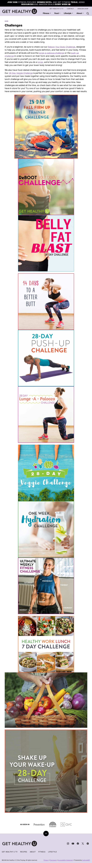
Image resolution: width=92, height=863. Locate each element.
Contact (70, 8)
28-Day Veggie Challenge (21, 73)
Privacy (46, 860)
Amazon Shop (83, 8)
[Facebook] (77, 843)
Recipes (23, 852)
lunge (40, 62)
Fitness (46, 13)
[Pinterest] (87, 843)
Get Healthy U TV (56, 8)
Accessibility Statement (65, 860)
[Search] (87, 13)
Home (6, 21)
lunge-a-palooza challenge (51, 53)
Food (56, 13)
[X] (82, 843)
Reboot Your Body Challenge (61, 47)
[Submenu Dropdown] (50, 13)
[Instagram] (68, 843)
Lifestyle (67, 13)
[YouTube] (72, 843)
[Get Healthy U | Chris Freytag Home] (20, 11)
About (33, 852)
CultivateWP (86, 860)
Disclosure (53, 860)
